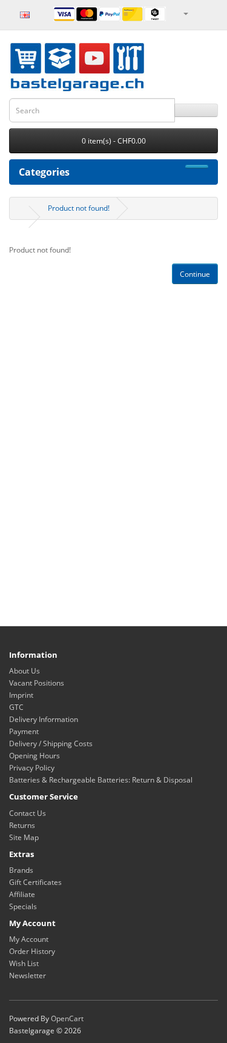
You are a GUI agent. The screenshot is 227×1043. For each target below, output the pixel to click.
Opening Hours (34, 755)
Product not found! (79, 208)
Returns (22, 825)
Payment (24, 731)
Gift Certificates (35, 882)
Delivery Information (43, 719)
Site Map (24, 837)
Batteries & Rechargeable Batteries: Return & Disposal (100, 780)
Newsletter (27, 975)
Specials (23, 906)
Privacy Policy (31, 768)
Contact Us (27, 813)
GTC (16, 707)
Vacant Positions (36, 683)
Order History (32, 951)
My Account (28, 939)
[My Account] (185, 13)
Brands (21, 870)
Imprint (21, 695)
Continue (195, 274)
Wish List (24, 963)
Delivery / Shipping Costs (51, 743)
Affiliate (22, 894)
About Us (24, 671)
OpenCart (67, 1018)
